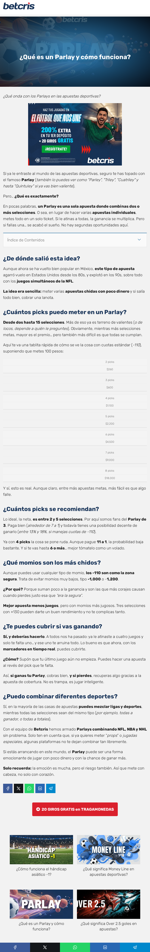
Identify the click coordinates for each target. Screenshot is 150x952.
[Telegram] (50, 788)
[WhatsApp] (29, 788)
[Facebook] (7, 788)
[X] (18, 788)
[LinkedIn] (40, 788)
